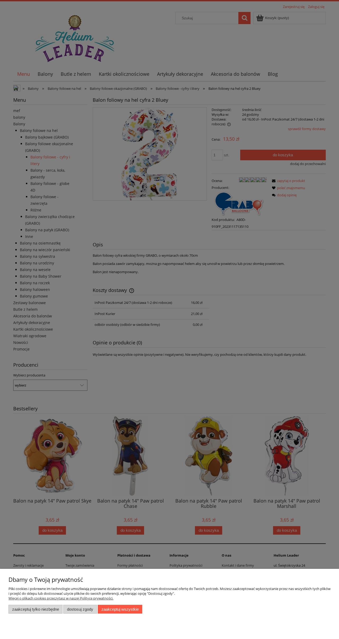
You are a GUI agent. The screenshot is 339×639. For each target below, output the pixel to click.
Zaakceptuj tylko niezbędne (35, 609)
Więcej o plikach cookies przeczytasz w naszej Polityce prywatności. (60, 598)
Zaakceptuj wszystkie (120, 609)
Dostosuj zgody (80, 609)
